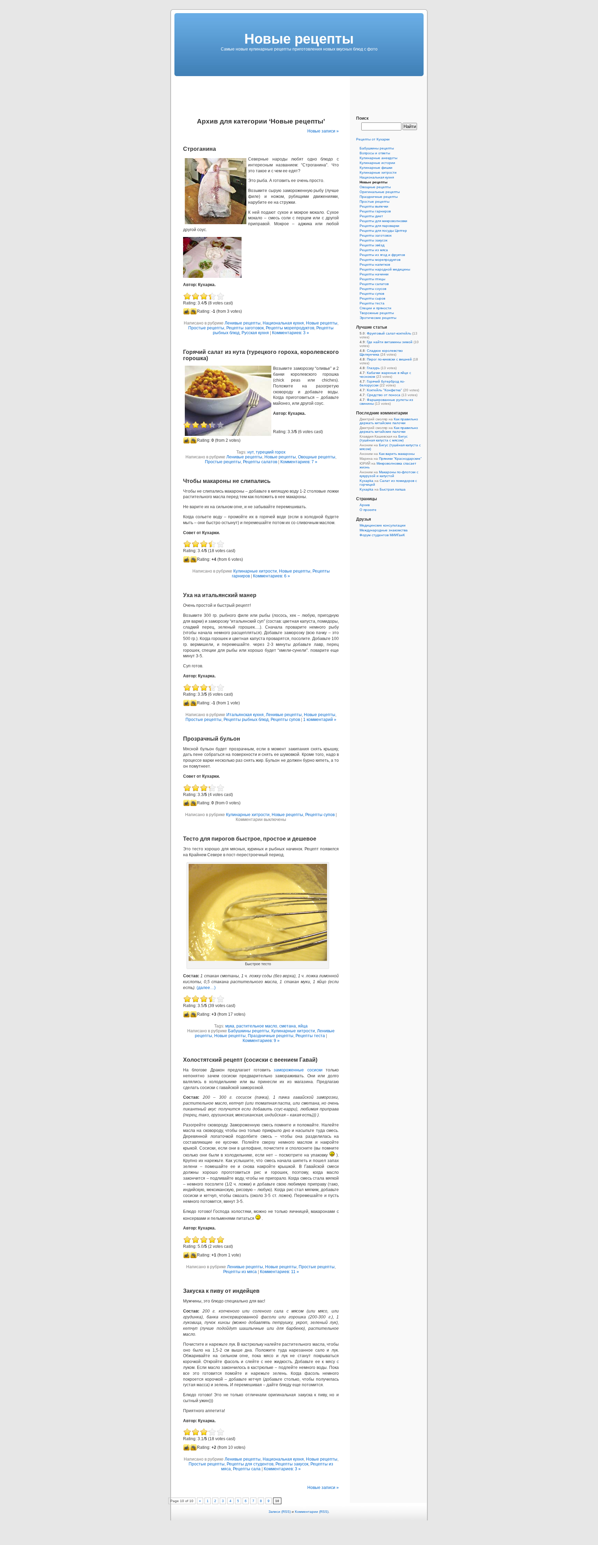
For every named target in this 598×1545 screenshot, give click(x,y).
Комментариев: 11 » (279, 1271)
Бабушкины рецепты (248, 1031)
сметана (287, 1026)
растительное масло (256, 1026)
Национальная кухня (283, 323)
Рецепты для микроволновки (383, 221)
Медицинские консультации (383, 525)
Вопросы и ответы (375, 153)
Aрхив (365, 505)
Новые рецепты (321, 323)
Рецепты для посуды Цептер (383, 230)
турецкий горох (271, 452)
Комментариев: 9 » (261, 1040)
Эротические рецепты (378, 318)
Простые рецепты (206, 328)
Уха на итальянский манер (219, 595)
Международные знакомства (384, 530)
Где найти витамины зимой (390, 342)
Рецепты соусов (373, 289)
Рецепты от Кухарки (373, 139)
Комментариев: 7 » (298, 461)
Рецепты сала (247, 1468)
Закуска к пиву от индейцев (221, 1291)
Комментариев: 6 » (271, 576)
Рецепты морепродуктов (290, 328)
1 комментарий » (319, 719)
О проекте (368, 510)
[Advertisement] (299, 91)
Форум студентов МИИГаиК (382, 535)
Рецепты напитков (375, 264)
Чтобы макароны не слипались (227, 481)
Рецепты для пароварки (379, 226)
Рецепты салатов (260, 461)
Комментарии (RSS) (311, 1512)
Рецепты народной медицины (385, 269)
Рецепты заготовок (245, 328)
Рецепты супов (285, 719)
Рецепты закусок (291, 1464)
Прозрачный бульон (211, 739)
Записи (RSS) (280, 1512)
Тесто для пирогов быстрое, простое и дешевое (249, 839)
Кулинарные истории (377, 163)
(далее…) (206, 987)
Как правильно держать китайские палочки (389, 421)
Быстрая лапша (393, 489)
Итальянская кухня (245, 714)
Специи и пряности (375, 308)
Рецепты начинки (374, 274)
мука (229, 1026)
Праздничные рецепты (270, 1035)
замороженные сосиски (298, 1070)
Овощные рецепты (316, 457)
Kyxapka (366, 481)
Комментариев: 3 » (290, 332)
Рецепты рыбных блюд (246, 719)
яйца (303, 1026)
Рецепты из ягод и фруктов (382, 255)
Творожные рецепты (377, 313)
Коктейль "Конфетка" (384, 390)
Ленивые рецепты (243, 323)
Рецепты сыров (372, 298)
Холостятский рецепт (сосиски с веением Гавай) (250, 1060)
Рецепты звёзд (372, 245)
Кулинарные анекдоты (378, 158)
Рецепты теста (310, 1035)
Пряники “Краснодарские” (400, 458)
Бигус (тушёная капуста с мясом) (384, 438)
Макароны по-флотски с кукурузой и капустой (389, 474)
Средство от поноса (383, 395)
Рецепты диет (371, 216)
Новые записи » (323, 131)
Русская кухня (255, 332)
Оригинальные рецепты (380, 192)
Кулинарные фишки (376, 168)
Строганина (199, 149)
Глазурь (373, 368)
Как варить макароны (397, 454)
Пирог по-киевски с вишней (389, 359)
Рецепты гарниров (375, 211)
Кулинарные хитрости (255, 571)
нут (250, 452)
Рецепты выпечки (374, 206)
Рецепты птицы (372, 279)
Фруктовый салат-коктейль (389, 333)
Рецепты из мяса (240, 1271)
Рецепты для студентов (250, 1464)
